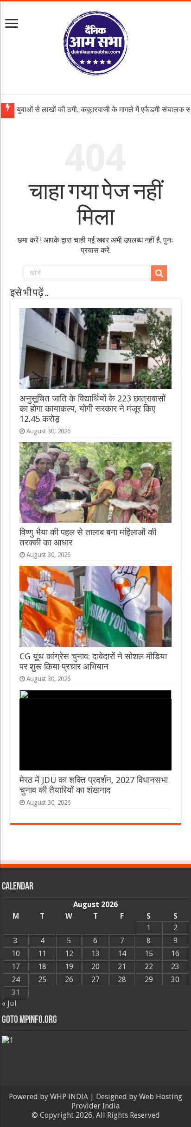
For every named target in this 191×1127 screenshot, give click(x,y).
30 (175, 979)
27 (95, 979)
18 (42, 966)
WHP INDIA (69, 1096)
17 (16, 966)
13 (95, 953)
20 (95, 966)
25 (42, 979)
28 (122, 979)
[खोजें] (159, 273)
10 (16, 953)
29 (149, 979)
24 (16, 979)
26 (69, 979)
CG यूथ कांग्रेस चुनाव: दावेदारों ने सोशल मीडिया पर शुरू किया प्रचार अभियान (93, 661)
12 (69, 953)
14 (122, 953)
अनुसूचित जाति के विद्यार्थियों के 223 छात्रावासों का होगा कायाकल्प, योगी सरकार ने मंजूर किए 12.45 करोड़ (92, 409)
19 (69, 966)
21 (122, 966)
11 (42, 953)
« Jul (9, 1003)
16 (175, 953)
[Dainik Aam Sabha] (95, 41)
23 (175, 966)
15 (149, 953)
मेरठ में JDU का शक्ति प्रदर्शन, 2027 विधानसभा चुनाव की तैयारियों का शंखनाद (93, 785)
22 (149, 966)
